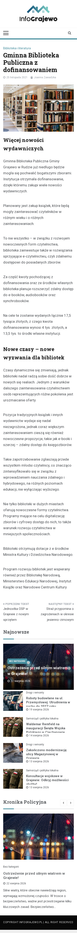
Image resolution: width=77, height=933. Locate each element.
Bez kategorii (17, 661)
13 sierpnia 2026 (39, 761)
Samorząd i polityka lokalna (42, 718)
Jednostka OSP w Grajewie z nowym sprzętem (16, 614)
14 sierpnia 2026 (39, 735)
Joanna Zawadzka (45, 77)
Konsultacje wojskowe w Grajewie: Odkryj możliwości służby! (47, 780)
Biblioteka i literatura (17, 48)
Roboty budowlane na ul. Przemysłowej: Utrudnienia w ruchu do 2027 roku (48, 702)
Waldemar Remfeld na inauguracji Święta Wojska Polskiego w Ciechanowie (45, 728)
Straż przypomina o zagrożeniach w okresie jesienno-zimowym (57, 614)
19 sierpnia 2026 (39, 709)
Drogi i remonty (35, 692)
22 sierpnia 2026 (16, 883)
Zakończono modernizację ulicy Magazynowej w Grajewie (46, 754)
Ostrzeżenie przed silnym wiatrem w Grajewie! (34, 875)
